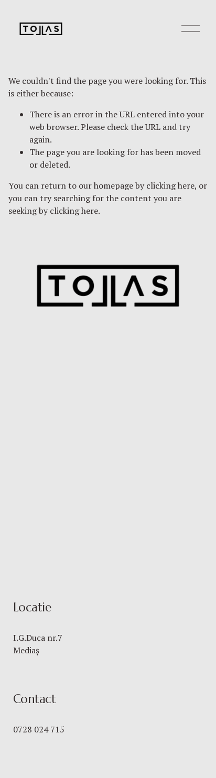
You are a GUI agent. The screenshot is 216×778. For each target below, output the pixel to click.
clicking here (170, 185)
